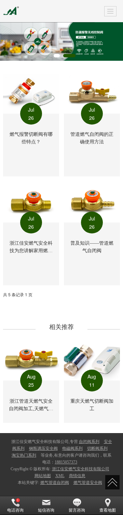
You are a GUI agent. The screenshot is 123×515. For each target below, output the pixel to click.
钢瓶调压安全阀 (43, 448)
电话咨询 (15, 510)
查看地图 (107, 510)
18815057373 (66, 462)
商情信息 (77, 475)
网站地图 (43, 475)
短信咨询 (46, 510)
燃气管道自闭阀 (54, 482)
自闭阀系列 (89, 441)
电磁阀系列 (72, 448)
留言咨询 (77, 510)
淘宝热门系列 (24, 455)
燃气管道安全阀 (87, 482)
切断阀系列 (97, 448)
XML (60, 475)
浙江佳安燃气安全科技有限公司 (80, 469)
